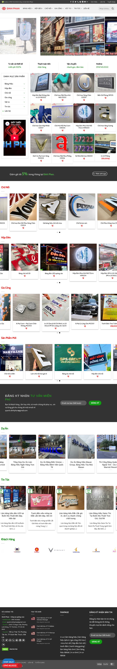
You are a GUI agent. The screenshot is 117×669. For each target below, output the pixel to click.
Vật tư (68, 8)
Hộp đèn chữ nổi (31, 374)
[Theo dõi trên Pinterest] (80, 2)
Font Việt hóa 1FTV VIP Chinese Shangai (44, 619)
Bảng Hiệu (27, 8)
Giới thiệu (94, 2)
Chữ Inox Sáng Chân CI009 (84, 96)
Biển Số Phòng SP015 (105, 95)
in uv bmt (74, 652)
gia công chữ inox (78, 640)
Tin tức (77, 8)
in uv (62, 637)
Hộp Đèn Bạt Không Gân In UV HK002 (41, 96)
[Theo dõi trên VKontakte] (3, 644)
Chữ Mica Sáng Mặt (67, 223)
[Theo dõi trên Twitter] (75, 2)
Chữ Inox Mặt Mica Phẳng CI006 (62, 157)
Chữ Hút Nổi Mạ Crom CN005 (62, 126)
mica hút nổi (66, 643)
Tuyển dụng (111, 2)
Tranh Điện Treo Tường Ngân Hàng (45, 323)
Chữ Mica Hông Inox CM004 (38, 223)
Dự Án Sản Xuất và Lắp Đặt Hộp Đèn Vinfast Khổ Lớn (14, 464)
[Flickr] (87, 2)
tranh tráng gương (77, 646)
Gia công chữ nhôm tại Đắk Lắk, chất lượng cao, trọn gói (92, 516)
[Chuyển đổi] (24, 83)
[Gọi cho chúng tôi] (78, 2)
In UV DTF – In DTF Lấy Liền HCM (74, 323)
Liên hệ (102, 2)
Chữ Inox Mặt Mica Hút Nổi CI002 (62, 96)
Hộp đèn (38, 8)
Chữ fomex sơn (9, 223)
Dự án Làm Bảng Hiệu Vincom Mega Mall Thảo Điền (43, 464)
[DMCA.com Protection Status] (10, 649)
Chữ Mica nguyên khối (103, 323)
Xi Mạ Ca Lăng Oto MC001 (15, 323)
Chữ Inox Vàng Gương (105, 125)
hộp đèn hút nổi (78, 643)
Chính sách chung (18, 662)
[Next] (112, 207)
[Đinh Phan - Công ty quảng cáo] (11, 8)
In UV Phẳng (105, 156)
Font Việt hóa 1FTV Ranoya (46, 633)
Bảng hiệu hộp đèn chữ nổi (97, 223)
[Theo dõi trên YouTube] (85, 2)
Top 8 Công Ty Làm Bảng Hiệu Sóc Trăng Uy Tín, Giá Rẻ (62, 516)
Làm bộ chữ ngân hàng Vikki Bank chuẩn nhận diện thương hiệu (73, 464)
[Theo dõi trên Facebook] (71, 2)
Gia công (58, 8)
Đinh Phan (30, 2)
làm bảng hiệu (71, 637)
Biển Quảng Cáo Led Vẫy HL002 (68, 273)
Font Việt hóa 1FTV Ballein (45, 626)
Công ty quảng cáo (17, 617)
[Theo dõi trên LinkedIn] (82, 2)
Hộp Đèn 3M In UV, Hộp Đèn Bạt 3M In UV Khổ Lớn (38, 274)
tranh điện (64, 646)
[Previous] (5, 207)
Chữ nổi (48, 8)
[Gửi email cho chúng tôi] (10, 640)
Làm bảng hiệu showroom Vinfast (102, 463)
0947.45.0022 (15, 619)
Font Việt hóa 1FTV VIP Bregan (44, 640)
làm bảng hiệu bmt (68, 649)
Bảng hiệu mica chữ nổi (89, 374)
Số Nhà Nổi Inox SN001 (84, 156)
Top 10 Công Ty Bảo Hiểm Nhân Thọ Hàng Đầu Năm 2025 (33, 516)
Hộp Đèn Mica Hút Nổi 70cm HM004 (84, 126)
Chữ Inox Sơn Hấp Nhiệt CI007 (40, 126)
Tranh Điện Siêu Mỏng (97, 273)
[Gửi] (113, 8)
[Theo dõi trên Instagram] (73, 2)
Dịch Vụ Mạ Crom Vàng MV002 (41, 157)
